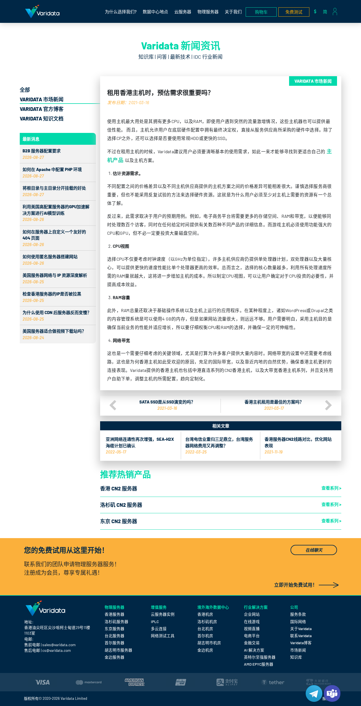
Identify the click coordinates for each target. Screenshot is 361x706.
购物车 (261, 11)
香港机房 (205, 614)
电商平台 (252, 635)
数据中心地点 (155, 11)
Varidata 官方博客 (41, 109)
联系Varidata (301, 635)
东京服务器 (114, 628)
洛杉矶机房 (207, 621)
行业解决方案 (256, 607)
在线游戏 (252, 621)
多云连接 (159, 628)
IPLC (155, 621)
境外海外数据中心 (213, 607)
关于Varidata (301, 628)
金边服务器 (114, 657)
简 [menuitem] (325, 11)
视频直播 (252, 628)
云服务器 (182, 11)
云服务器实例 (163, 614)
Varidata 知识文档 (41, 118)
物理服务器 (208, 11)
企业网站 (252, 614)
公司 (294, 607)
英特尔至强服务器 (260, 657)
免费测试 (293, 11)
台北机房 (205, 628)
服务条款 (298, 614)
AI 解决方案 (254, 650)
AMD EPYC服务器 (258, 664)
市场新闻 (298, 650)
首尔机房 (205, 635)
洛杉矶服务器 (116, 621)
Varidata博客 (301, 642)
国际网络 (298, 621)
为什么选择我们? (121, 11)
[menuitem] (326, 11)
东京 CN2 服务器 (118, 521)
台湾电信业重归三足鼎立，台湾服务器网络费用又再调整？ (219, 445)
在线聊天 (313, 549)
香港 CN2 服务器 (118, 488)
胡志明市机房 (209, 642)
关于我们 (233, 11)
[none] (326, 11)
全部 (25, 90)
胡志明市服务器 (118, 650)
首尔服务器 (114, 642)
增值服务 (159, 607)
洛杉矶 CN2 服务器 (121, 505)
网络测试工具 (163, 635)
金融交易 (252, 642)
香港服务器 (114, 614)
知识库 (296, 657)
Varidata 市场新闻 (41, 99)
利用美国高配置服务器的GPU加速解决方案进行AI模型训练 (56, 213)
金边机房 (205, 650)
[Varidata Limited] (42, 11)
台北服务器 (114, 635)
